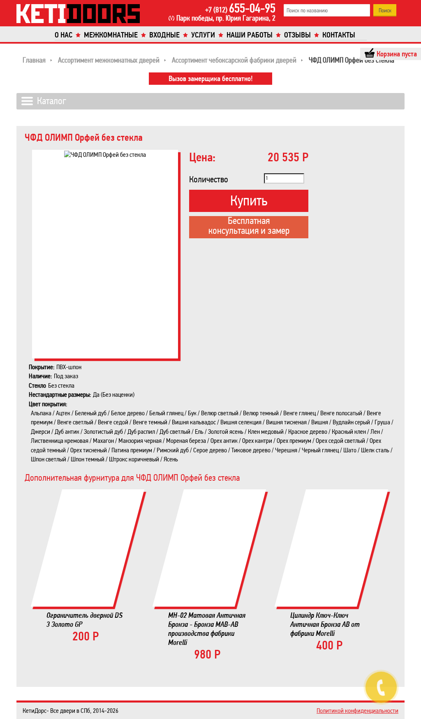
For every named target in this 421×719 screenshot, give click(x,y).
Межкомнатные (111, 35)
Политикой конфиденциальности (357, 710)
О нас (63, 35)
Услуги (203, 35)
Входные (164, 35)
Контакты (338, 35)
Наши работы (250, 35)
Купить (248, 200)
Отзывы (297, 35)
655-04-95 (240, 8)
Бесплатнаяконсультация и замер (248, 226)
